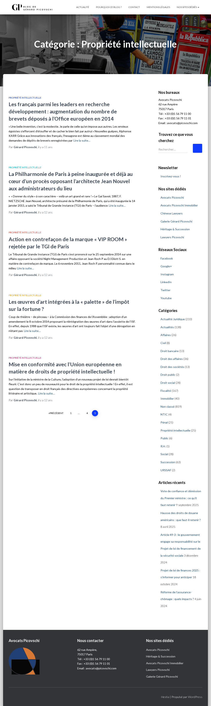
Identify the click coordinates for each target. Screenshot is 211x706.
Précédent (56, 413)
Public (164, 438)
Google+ (166, 266)
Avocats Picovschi (172, 197)
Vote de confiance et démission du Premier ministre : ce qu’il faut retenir (181, 498)
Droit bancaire (170, 351)
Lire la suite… (82, 140)
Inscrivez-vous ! (171, 176)
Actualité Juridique (173, 319)
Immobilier (167, 398)
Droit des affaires (172, 359)
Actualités (167, 327)
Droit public (168, 374)
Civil (163, 343)
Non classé (168, 406)
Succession (168, 462)
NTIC (164, 414)
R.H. (163, 446)
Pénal (164, 422)
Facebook (167, 258)
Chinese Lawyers (172, 213)
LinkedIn (166, 282)
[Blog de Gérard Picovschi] (34, 7)
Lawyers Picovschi (172, 237)
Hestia (165, 697)
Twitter (165, 290)
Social (164, 454)
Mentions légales (158, 7)
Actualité (82, 7)
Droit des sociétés (172, 367)
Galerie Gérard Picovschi (176, 221)
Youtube (166, 298)
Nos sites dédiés (187, 7)
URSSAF (166, 470)
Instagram (167, 274)
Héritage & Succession (175, 229)
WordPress (195, 697)
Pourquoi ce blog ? (109, 7)
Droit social (168, 382)
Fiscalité (166, 390)
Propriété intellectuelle (25, 97)
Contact (134, 7)
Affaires (166, 335)
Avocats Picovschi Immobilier (179, 205)
